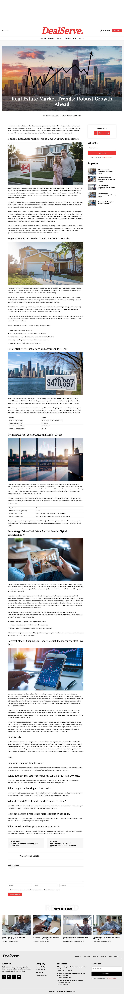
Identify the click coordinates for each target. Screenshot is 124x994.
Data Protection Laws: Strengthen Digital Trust (24, 844)
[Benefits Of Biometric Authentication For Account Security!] (92, 179)
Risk (58, 984)
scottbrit (5, 941)
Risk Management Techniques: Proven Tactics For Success (106, 187)
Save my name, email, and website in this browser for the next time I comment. (35, 890)
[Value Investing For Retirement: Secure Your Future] (92, 171)
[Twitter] (100, 133)
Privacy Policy (108, 157)
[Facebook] (95, 133)
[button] (6, 31)
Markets (62, 93)
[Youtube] (19, 977)
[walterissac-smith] (12, 856)
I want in (101, 153)
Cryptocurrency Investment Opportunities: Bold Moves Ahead (62, 844)
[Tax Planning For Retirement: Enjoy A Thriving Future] (92, 195)
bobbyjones (97, 941)
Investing (60, 970)
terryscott (35, 941)
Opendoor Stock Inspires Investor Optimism (105, 202)
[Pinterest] (104, 133)
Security (59, 977)
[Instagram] (9, 977)
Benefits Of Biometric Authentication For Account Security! (106, 179)
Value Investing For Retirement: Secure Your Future (105, 171)
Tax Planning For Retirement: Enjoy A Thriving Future (107, 194)
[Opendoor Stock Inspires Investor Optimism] (92, 203)
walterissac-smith (52, 116)
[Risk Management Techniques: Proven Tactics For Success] (92, 187)
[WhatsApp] (108, 133)
